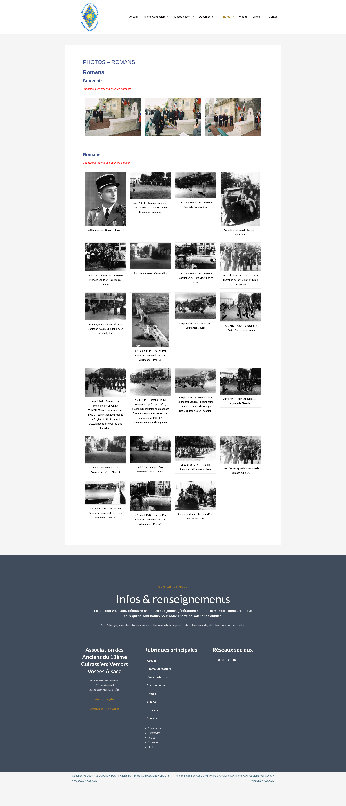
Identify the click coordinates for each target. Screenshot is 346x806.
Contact (273, 16)
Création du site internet (104, 709)
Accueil (133, 16)
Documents (206, 16)
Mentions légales (104, 699)
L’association (182, 16)
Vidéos (243, 16)
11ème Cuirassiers (154, 16)
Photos (226, 16)
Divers (256, 16)
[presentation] (167, 16)
